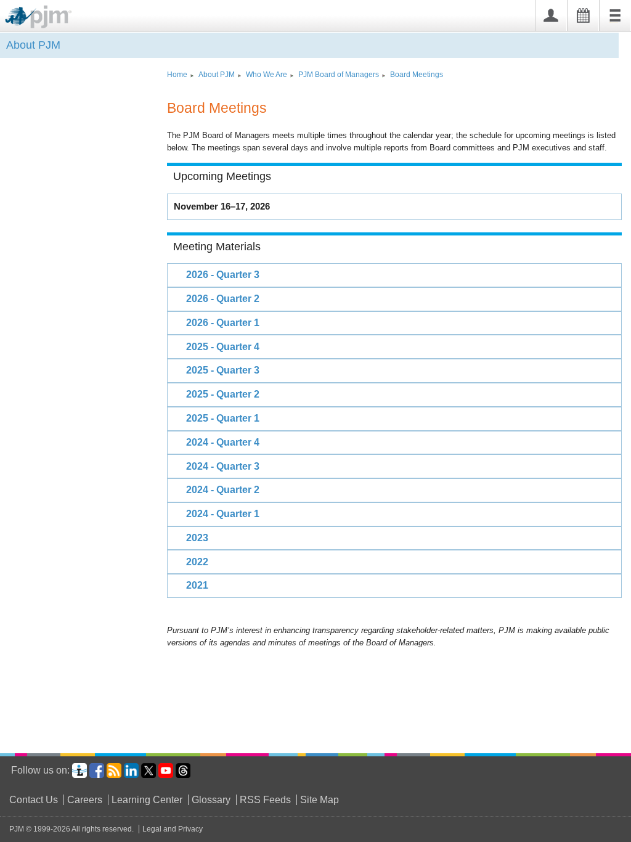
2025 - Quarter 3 (222, 370)
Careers (84, 800)
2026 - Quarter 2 (222, 298)
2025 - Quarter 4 (222, 346)
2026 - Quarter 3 (222, 274)
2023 (197, 538)
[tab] (394, 275)
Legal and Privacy (172, 829)
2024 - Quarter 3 (222, 466)
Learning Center (147, 800)
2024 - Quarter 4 (222, 442)
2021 (197, 585)
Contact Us (33, 800)
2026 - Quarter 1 (222, 322)
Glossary (211, 800)
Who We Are (266, 74)
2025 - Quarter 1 (222, 418)
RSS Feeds (265, 800)
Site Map (319, 800)
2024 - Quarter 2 (222, 489)
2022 (197, 562)
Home (177, 74)
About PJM (33, 45)
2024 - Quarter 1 (222, 514)
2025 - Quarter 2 (222, 394)
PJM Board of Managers (338, 74)
